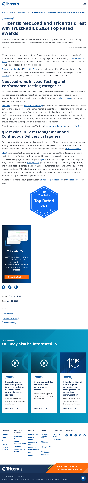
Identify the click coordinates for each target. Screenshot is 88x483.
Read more (9, 408)
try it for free (76, 126)
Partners (5, 444)
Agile (42, 159)
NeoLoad (6, 105)
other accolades (73, 148)
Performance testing (10, 318)
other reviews (64, 98)
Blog (11, 13)
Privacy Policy (25, 479)
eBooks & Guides (32, 438)
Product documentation (20, 442)
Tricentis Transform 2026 (45, 436)
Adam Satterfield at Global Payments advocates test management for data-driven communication (72, 388)
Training (17, 447)
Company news (21, 13)
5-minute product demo (55, 126)
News (4, 438)
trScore (5, 75)
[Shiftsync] (80, 435)
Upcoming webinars (45, 442)
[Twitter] (66, 435)
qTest (4, 153)
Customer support (18, 437)
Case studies (33, 434)
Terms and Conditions (52, 479)
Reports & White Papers (33, 448)
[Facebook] (71, 435)
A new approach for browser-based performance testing (43, 386)
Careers (5, 434)
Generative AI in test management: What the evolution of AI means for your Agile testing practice (14, 388)
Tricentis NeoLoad (10, 69)
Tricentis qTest (30, 69)
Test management (9, 322)
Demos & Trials (56, 435)
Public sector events (46, 447)
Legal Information (38, 479)
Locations (57, 439)
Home (3, 13)
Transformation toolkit (20, 450)
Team (4, 441)
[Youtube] (84, 435)
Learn (30, 456)
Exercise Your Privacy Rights (10, 479)
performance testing (33, 105)
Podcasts (67, 378)
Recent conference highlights (45, 452)
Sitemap (64, 479)
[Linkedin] (75, 435)
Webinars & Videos (32, 443)
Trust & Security (5, 448)
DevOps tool (33, 162)
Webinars (9, 378)
